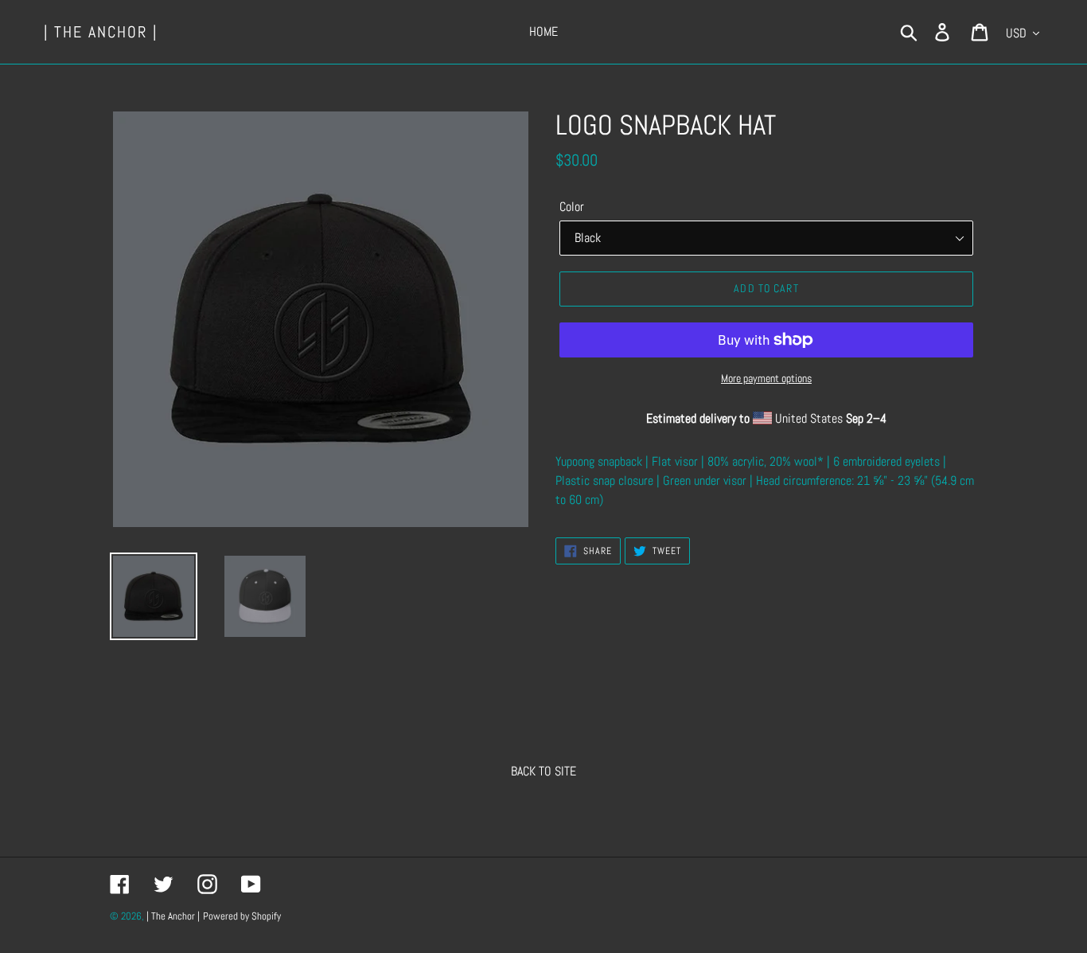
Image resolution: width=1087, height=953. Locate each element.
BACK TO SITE (543, 771)
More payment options (766, 378)
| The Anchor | (101, 31)
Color (571, 206)
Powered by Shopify (242, 916)
